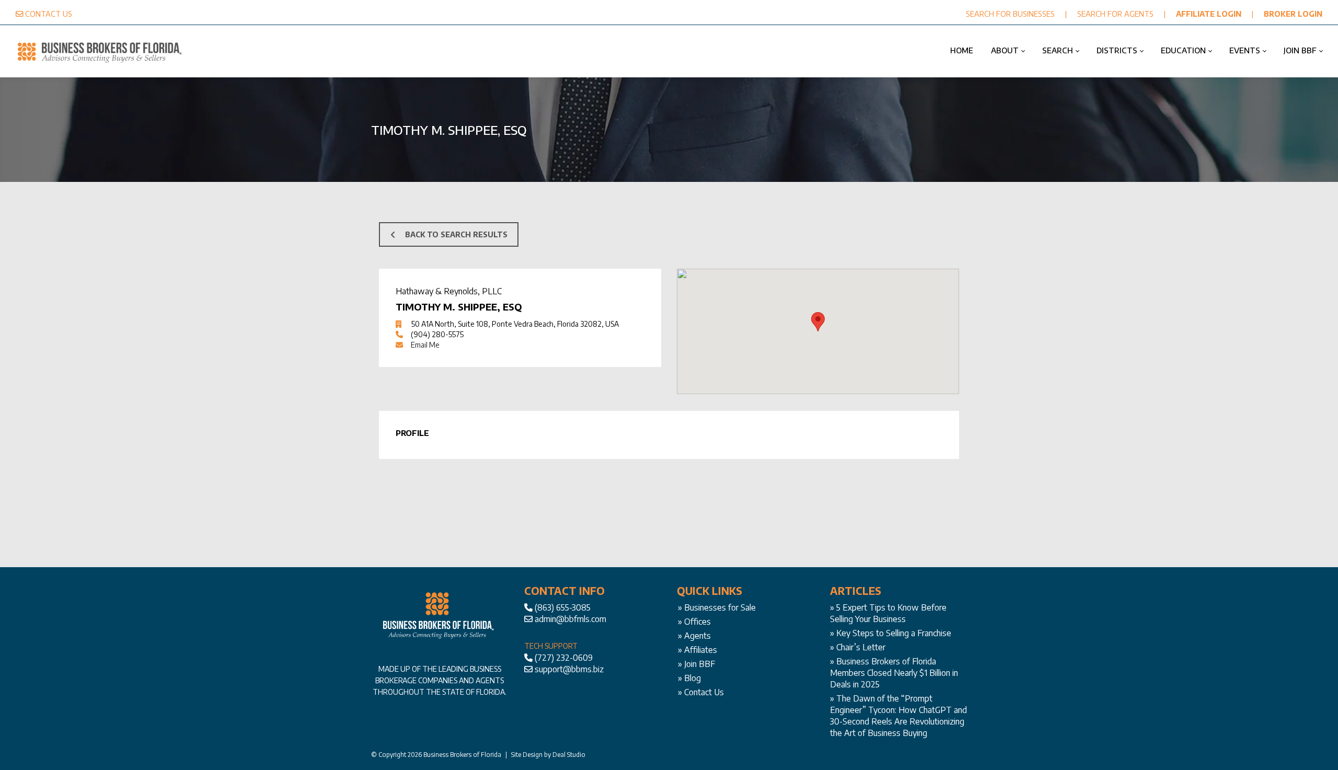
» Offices (694, 621)
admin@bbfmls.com (570, 619)
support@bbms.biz (569, 669)
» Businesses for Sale (717, 607)
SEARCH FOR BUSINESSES (1010, 13)
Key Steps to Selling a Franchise (893, 633)
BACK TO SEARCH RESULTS (456, 234)
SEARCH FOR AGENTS (1115, 13)
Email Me (425, 344)
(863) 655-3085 (563, 607)
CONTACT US (48, 13)
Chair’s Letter (860, 647)
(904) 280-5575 (437, 334)
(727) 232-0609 (564, 657)
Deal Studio (568, 754)
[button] (818, 321)
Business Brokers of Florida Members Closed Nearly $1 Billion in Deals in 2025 (894, 672)
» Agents (694, 635)
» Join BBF (696, 664)
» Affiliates (697, 650)
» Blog (689, 678)
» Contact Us (701, 692)
